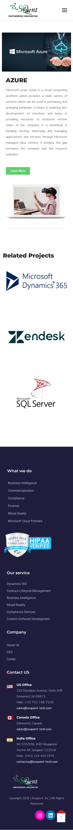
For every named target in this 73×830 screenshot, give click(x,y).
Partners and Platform (26, 305)
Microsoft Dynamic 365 (32, 299)
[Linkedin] (50, 815)
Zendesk (17, 354)
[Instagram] (40, 815)
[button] (9, 202)
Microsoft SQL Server (30, 408)
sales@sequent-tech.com (34, 708)
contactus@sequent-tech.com (37, 762)
